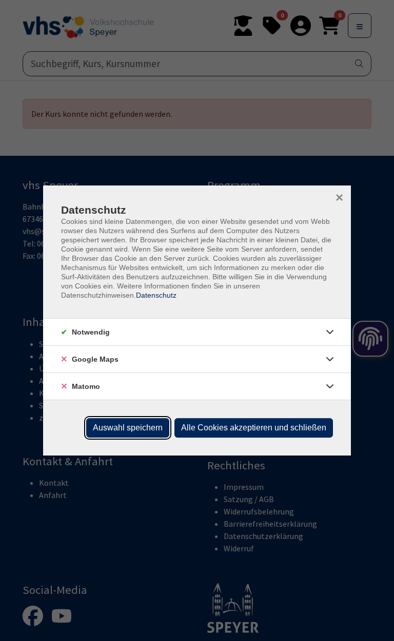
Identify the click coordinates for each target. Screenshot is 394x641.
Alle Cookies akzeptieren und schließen (253, 427)
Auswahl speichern (128, 427)
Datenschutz (156, 295)
